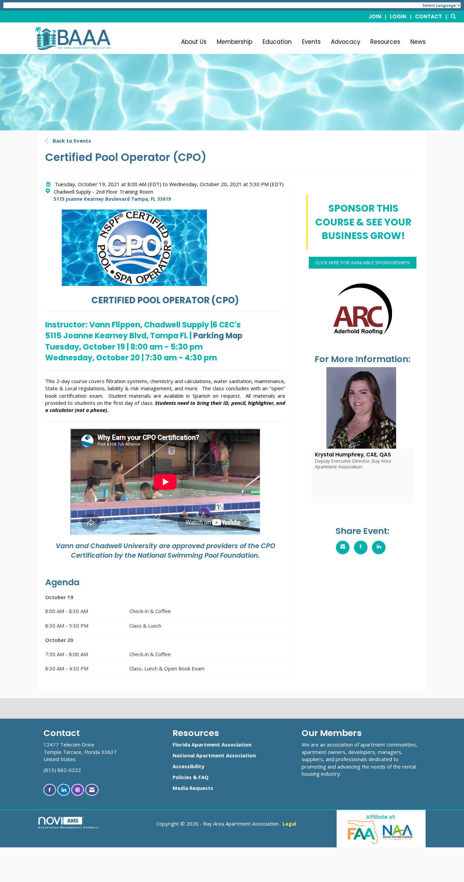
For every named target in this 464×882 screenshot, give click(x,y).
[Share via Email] (343, 547)
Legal (289, 823)
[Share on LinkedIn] (379, 547)
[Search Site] (455, 16)
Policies (182, 777)
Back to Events (71, 140)
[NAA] (398, 831)
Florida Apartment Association (212, 744)
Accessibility (188, 766)
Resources (385, 42)
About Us (194, 42)
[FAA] (363, 831)
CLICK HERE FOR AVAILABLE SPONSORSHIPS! (362, 262)
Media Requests (193, 788)
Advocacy (345, 42)
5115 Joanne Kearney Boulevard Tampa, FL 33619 (112, 199)
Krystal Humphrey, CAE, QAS (353, 454)
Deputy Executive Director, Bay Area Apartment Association (353, 463)
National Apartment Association (214, 755)
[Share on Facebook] (361, 547)
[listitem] (379, 16)
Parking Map (217, 335)
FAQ (203, 777)
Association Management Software (68, 827)
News (418, 42)
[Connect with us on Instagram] (77, 790)
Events (311, 42)
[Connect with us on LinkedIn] (63, 790)
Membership (234, 42)
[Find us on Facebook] (49, 790)
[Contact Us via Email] (92, 790)
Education (277, 42)
